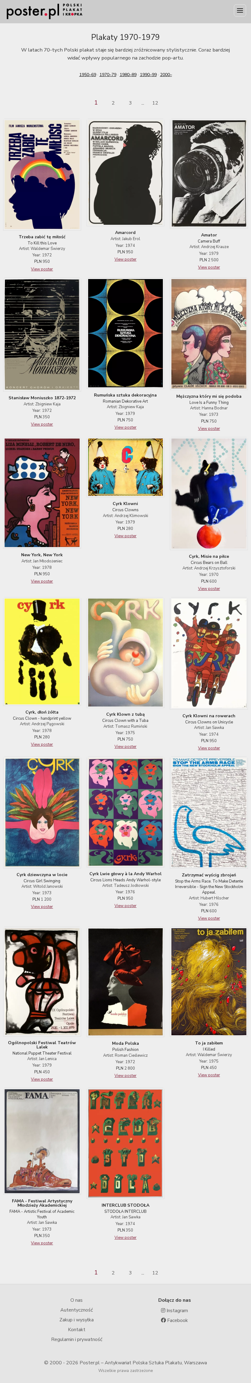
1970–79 (107, 75)
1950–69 (87, 75)
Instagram (176, 1310)
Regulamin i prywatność (76, 1339)
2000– (166, 75)
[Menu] (240, 10)
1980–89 (128, 75)
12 (155, 103)
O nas (76, 1300)
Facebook (177, 1320)
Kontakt (76, 1329)
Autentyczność (76, 1310)
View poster (42, 269)
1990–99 (148, 75)
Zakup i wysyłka (76, 1319)
